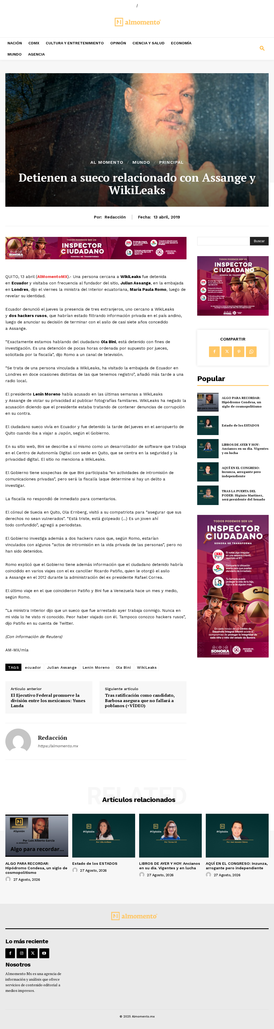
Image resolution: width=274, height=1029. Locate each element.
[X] (226, 351)
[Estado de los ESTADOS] (208, 425)
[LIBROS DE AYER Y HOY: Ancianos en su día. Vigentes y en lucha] (208, 448)
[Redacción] (18, 741)
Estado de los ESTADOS (240, 425)
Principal (171, 162)
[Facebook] (214, 351)
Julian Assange (62, 667)
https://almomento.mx (58, 746)
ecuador (33, 667)
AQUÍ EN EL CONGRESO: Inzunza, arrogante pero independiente (241, 472)
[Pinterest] (239, 351)
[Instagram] (21, 953)
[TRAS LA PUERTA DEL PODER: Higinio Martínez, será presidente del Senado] (208, 495)
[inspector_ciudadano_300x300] (233, 314)
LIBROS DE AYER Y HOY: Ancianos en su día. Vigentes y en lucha (245, 449)
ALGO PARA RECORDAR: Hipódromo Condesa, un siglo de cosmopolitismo (242, 402)
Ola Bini (123, 667)
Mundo (141, 162)
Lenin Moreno (96, 667)
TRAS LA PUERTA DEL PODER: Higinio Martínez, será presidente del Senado (243, 495)
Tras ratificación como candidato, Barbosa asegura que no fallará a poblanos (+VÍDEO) (139, 700)
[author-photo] (8, 879)
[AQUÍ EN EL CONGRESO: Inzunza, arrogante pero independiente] (208, 472)
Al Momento (106, 162)
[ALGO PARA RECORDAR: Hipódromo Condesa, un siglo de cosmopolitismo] (208, 402)
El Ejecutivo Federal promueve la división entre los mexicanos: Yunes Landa (48, 700)
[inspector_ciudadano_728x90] (96, 258)
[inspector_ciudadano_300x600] (233, 656)
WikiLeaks (147, 667)
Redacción (115, 217)
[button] (240, 48)
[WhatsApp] (251, 351)
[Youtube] (44, 953)
